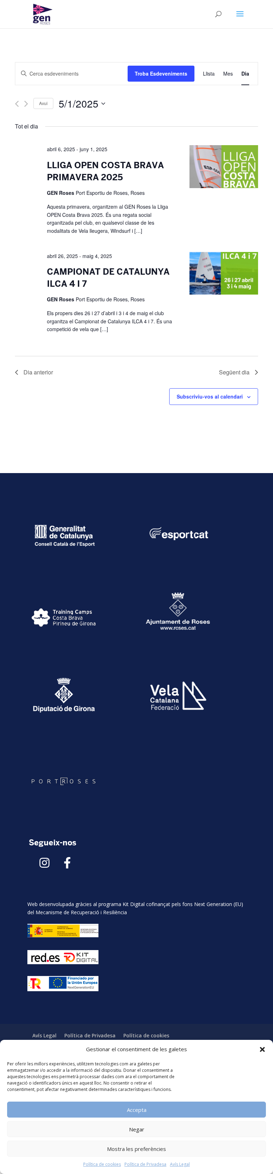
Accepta (136, 1109)
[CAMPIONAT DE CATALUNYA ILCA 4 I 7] (223, 274)
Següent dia (234, 372)
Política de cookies (102, 1164)
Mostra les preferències (136, 1148)
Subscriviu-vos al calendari (210, 396)
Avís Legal (180, 1164)
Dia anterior (38, 372)
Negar (136, 1129)
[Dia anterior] (17, 103)
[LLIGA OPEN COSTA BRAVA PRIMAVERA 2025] (223, 167)
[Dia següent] (26, 103)
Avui (43, 103)
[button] (262, 1049)
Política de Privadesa (145, 1164)
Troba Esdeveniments (161, 73)
